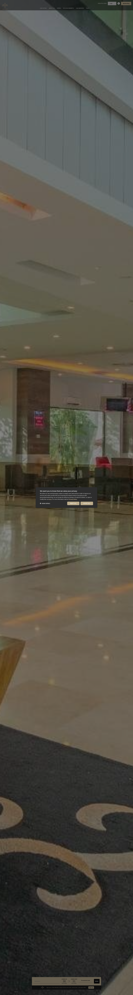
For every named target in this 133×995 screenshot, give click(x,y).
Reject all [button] (73, 503)
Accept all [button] (86, 503)
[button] (45, 503)
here (50, 499)
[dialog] (66, 497)
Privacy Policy (73, 499)
